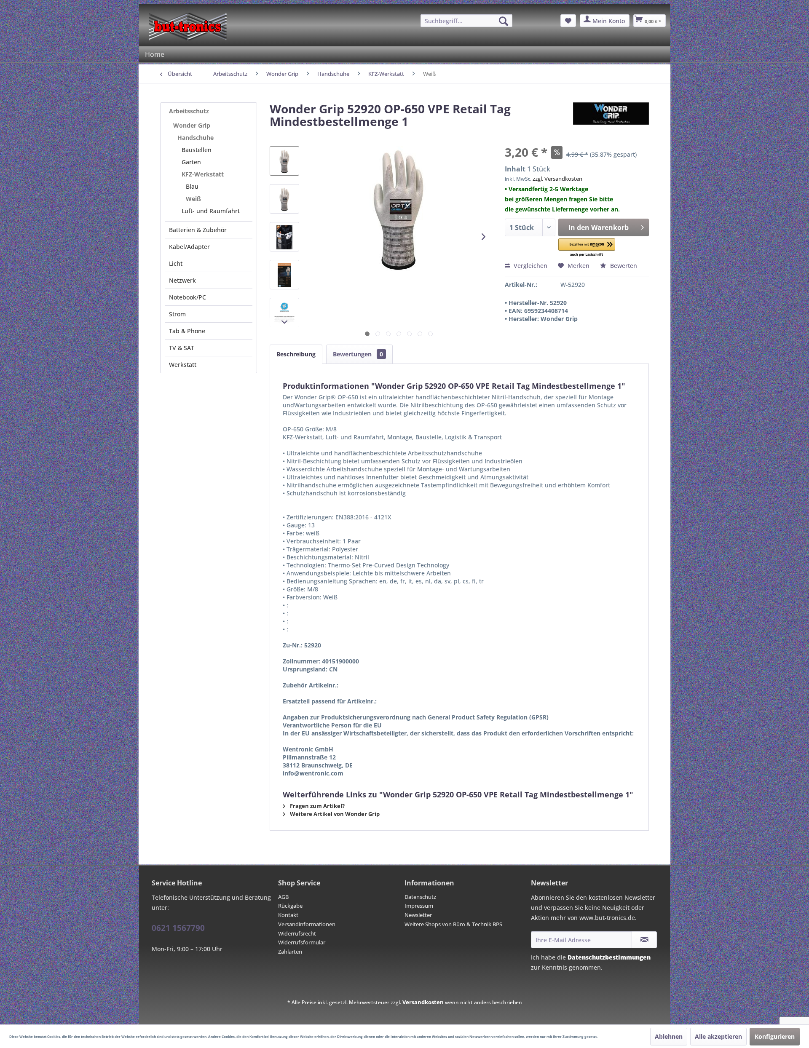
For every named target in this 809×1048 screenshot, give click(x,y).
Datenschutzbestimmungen (609, 957)
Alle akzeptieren (718, 1036)
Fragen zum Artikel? (317, 806)
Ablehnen (669, 1036)
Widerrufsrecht (297, 933)
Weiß (193, 199)
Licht (175, 263)
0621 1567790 (178, 927)
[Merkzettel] (568, 20)
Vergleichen (529, 266)
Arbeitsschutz (189, 111)
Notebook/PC (187, 297)
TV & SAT (181, 348)
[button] (587, 247)
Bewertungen (358, 354)
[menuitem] (466, 20)
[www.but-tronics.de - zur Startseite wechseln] (188, 26)
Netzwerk (182, 280)
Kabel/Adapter (189, 247)
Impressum (418, 905)
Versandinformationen (306, 924)
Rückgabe (290, 905)
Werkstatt (182, 365)
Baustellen (197, 150)
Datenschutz (420, 897)
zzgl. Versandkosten (557, 178)
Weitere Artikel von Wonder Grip (334, 814)
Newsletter (418, 915)
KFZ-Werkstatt (203, 174)
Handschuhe (195, 138)
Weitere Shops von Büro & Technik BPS (453, 924)
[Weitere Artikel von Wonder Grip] (611, 117)
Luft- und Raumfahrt (211, 211)
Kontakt (288, 915)
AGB (283, 897)
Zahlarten (290, 951)
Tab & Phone (187, 331)
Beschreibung (296, 354)
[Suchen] (503, 21)
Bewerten (622, 266)
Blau (192, 186)
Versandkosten (423, 1002)
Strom (177, 314)
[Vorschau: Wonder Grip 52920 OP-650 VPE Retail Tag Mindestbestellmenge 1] (284, 161)
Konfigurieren (775, 1036)
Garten (191, 162)
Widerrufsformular (301, 942)
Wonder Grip (191, 125)
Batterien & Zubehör (198, 230)
